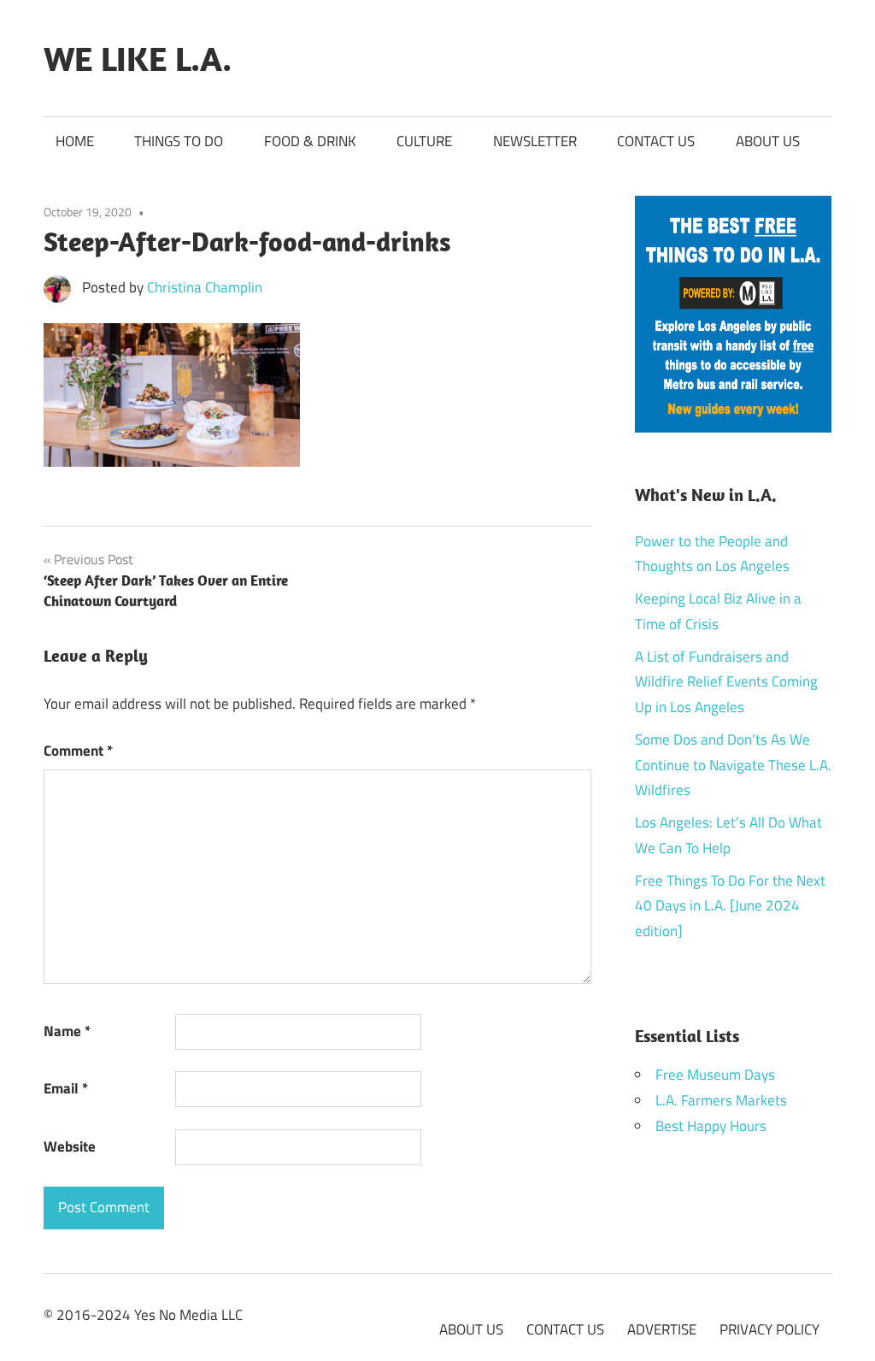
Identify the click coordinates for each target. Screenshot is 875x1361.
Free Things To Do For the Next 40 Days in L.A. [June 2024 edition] (730, 906)
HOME (75, 141)
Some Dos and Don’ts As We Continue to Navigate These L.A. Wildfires (733, 765)
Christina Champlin (204, 287)
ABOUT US (768, 141)
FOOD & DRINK (310, 141)
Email (66, 1088)
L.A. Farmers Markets (721, 1100)
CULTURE (424, 141)
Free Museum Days (715, 1074)
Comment (78, 750)
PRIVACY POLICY (769, 1329)
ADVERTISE (661, 1329)
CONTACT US (656, 141)
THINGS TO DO (178, 141)
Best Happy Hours (710, 1126)
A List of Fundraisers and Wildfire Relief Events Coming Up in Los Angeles (726, 682)
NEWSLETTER (535, 141)
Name (67, 1031)
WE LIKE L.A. (138, 58)
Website (70, 1146)
